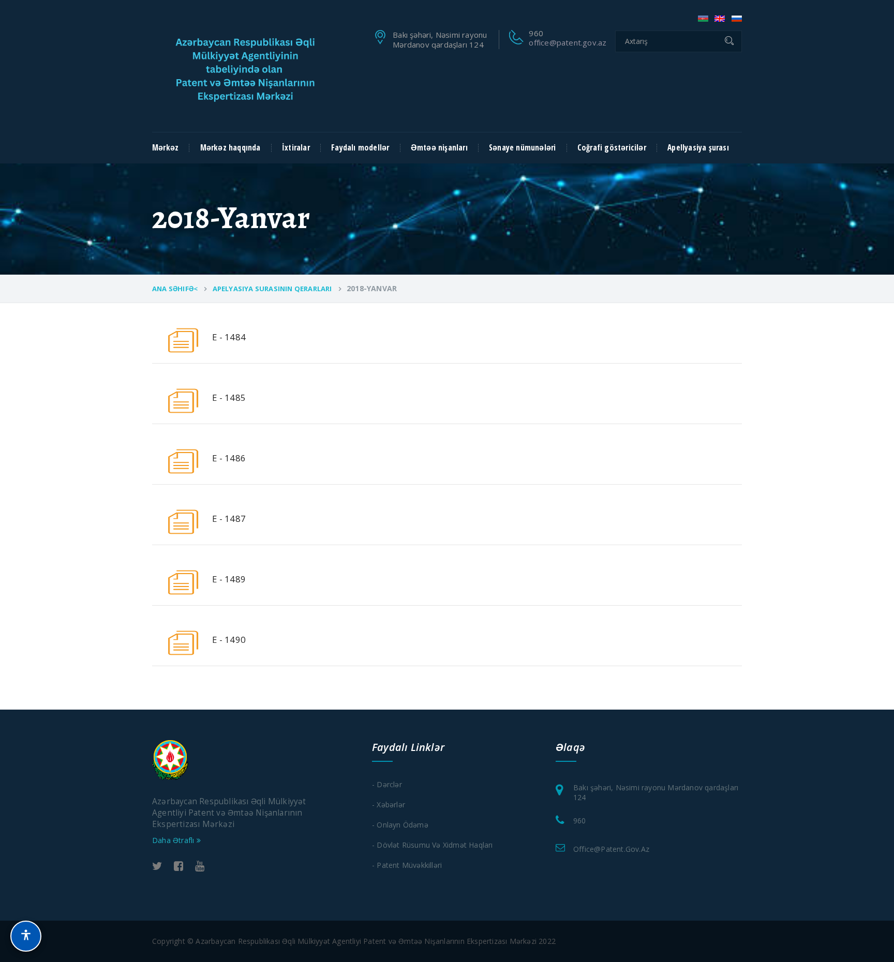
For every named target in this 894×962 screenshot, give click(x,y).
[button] (25, 936)
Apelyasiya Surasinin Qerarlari (272, 288)
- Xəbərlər (388, 804)
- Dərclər (387, 784)
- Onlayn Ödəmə (400, 825)
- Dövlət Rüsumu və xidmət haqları (432, 845)
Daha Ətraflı (174, 840)
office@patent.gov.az (567, 42)
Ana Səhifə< (175, 288)
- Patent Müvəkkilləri (407, 865)
